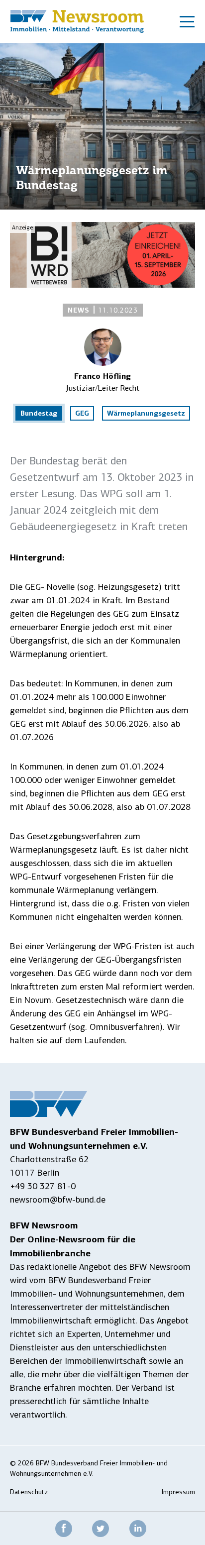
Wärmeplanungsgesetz (146, 413)
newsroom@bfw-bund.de (57, 1199)
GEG (82, 413)
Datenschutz (29, 1492)
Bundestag (38, 413)
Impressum (178, 1492)
